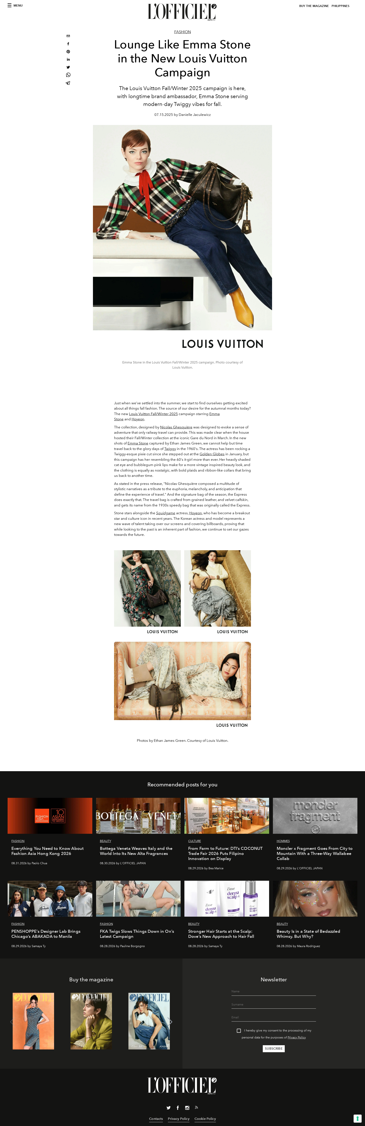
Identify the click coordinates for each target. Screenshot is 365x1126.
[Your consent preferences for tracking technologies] (358, 1119)
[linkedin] (68, 60)
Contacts (156, 1119)
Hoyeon (138, 419)
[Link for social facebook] (178, 1109)
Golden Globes (212, 454)
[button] (170, 1022)
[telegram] (68, 83)
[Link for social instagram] (187, 1109)
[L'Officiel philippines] (182, 12)
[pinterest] (68, 52)
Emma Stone (138, 443)
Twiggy (170, 449)
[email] (68, 36)
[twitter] (68, 68)
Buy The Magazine (314, 6)
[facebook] (68, 44)
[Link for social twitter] (168, 1109)
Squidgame (165, 513)
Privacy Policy (297, 1037)
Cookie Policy (205, 1119)
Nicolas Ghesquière (176, 427)
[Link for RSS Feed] (196, 1108)
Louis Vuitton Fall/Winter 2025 (153, 414)
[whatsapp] (68, 76)
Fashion (182, 32)
